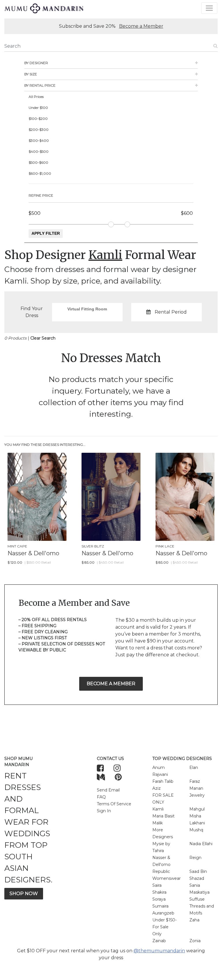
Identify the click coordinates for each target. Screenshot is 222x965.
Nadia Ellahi (200, 843)
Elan (193, 767)
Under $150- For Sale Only (164, 926)
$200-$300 (39, 129)
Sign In (104, 810)
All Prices (36, 96)
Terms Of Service (114, 803)
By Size (30, 74)
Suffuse (197, 899)
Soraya (159, 899)
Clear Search (43, 338)
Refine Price (41, 195)
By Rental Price (40, 85)
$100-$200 (38, 118)
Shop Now (24, 893)
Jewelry (197, 795)
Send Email (108, 790)
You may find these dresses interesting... (45, 444)
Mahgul (197, 809)
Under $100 (38, 107)
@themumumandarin (159, 950)
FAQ (101, 797)
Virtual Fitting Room (87, 309)
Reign (195, 857)
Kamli (158, 809)
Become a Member (141, 26)
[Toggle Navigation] (209, 8)
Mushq (196, 829)
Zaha (194, 920)
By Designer (36, 63)
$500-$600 (38, 162)
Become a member (111, 683)
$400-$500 (39, 151)
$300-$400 (39, 140)
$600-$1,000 (40, 173)
